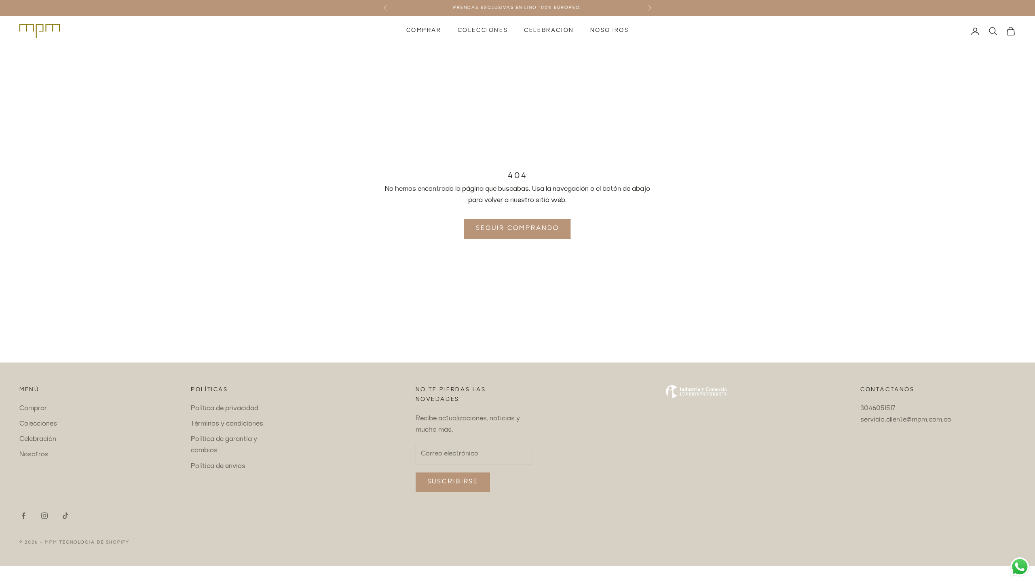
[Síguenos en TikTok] (65, 516)
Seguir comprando (517, 229)
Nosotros (609, 31)
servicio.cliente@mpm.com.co (905, 420)
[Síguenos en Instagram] (44, 516)
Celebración (549, 31)
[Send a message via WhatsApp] (1020, 567)
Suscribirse (453, 482)
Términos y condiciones (227, 424)
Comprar (423, 31)
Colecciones (483, 31)
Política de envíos (218, 466)
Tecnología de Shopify (94, 542)
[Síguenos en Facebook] (23, 516)
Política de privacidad (224, 408)
